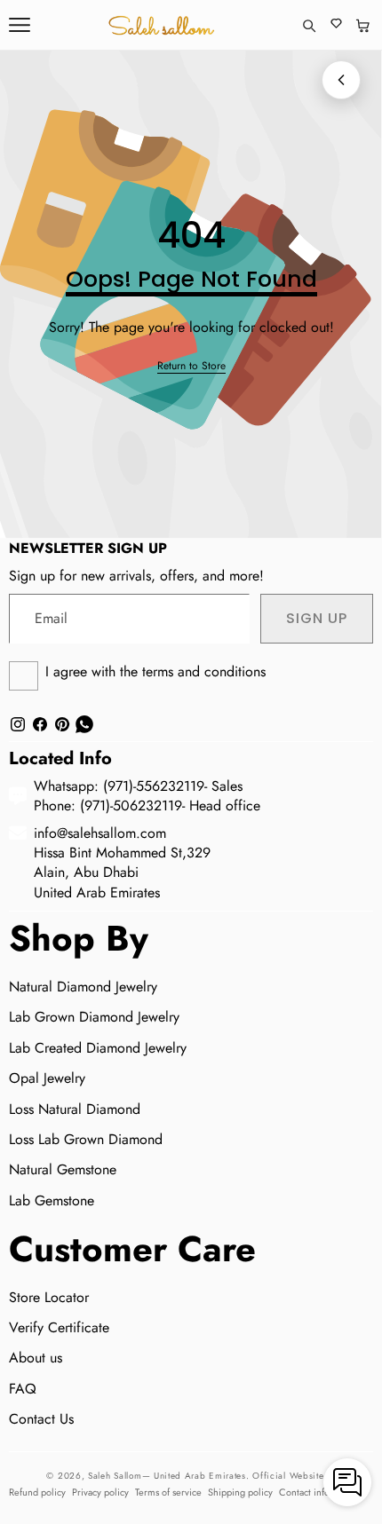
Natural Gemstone (62, 1169)
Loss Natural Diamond (74, 1109)
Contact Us (41, 1419)
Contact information (320, 1492)
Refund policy (37, 1492)
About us (35, 1357)
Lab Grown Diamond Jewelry (94, 1017)
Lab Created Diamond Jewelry (98, 1048)
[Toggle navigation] (19, 25)
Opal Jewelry (47, 1078)
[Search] (308, 25)
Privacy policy (100, 1492)
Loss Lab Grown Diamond (86, 1139)
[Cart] (363, 25)
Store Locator (49, 1297)
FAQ (22, 1388)
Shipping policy (240, 1492)
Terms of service (168, 1492)
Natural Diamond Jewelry (83, 986)
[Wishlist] (336, 25)
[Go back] (341, 79)
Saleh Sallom (114, 1475)
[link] (191, 366)
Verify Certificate (59, 1327)
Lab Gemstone (51, 1200)
